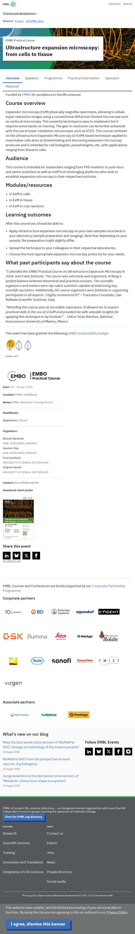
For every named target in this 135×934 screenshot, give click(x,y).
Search (127, 4)
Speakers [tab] (32, 78)
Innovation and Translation (23, 862)
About (50, 827)
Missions (8, 827)
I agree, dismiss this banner (38, 924)
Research (10, 833)
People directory (59, 872)
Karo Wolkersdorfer (26, 483)
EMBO (26, 94)
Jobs (50, 853)
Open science (45, 895)
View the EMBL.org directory (23, 817)
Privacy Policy (117, 912)
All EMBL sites (35, 21)
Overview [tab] (12, 78)
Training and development (19, 13)
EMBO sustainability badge (88, 333)
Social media (56, 881)
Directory (115, 4)
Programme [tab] (53, 78)
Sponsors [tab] (112, 78)
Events (19, 21)
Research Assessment (66, 895)
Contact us (55, 833)
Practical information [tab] (83, 78)
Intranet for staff (103, 895)
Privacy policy (30, 895)
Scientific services (16, 843)
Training (9, 853)
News (51, 862)
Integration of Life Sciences (23, 872)
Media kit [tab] (12, 86)
